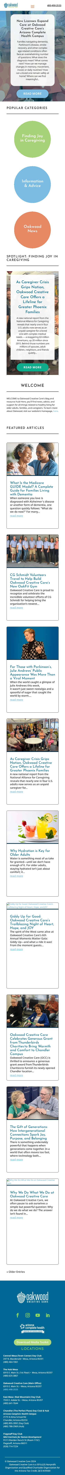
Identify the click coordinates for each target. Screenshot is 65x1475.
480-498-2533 (54, 5)
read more (16, 515)
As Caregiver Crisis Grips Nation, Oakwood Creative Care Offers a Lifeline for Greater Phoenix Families (32, 297)
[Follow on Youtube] (37, 1315)
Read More (32, 94)
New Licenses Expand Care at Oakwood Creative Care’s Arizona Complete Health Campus (32, 29)
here (55, 411)
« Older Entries (16, 1271)
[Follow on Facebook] (17, 1315)
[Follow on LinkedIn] (48, 1315)
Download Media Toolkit (33, 1342)
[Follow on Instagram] (27, 1315)
